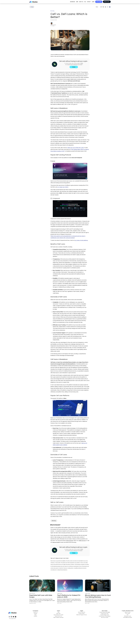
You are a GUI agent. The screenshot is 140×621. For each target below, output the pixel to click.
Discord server (69, 540)
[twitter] (103, 6)
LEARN (93, 1)
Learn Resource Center (58, 614)
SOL (127, 614)
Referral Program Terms (81, 614)
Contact (35, 613)
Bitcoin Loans (127, 612)
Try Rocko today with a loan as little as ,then (73, 64)
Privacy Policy (81, 613)
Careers (35, 616)
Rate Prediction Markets (58, 617)
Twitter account (82, 540)
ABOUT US (81, 1)
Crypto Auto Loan (104, 613)
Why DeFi (58, 613)
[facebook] (101, 6)
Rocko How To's (58, 616)
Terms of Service (81, 612)
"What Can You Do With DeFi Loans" (75, 147)
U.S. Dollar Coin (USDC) (62, 187)
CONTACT (89, 1)
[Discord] (13, 616)
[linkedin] (105, 6)
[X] (9, 616)
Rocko (57, 558)
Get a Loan (98, 1)
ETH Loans (127, 613)
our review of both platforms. (81, 240)
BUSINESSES (72, 1)
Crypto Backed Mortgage (104, 612)
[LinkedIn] (15, 616)
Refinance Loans (127, 616)
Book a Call (106, 1)
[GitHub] (11, 616)
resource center (56, 542)
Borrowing (54, 520)
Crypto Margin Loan (104, 614)
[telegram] (107, 6)
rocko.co (82, 562)
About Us (35, 612)
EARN (77, 1)
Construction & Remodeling (104, 616)
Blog (35, 614)
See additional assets (127, 617)
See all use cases (104, 617)
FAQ (85, 1)
